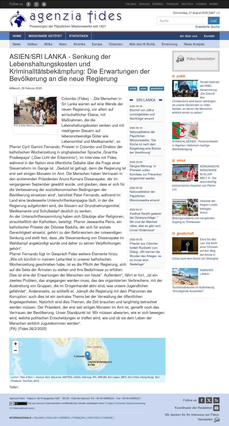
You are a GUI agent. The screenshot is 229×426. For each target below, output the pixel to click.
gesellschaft (157, 88)
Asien (63, 44)
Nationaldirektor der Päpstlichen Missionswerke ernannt (144, 195)
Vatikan (32, 44)
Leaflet (14, 377)
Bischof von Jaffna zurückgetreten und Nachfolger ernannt (142, 114)
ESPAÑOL (158, 4)
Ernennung (169, 44)
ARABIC (213, 4)
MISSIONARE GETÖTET (45, 36)
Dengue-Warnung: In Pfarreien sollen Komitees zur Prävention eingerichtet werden (146, 172)
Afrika (48, 44)
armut (143, 88)
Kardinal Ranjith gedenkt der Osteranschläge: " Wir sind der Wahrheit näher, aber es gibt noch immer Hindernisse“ (145, 221)
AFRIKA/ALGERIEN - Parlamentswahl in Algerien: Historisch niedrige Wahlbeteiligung (195, 145)
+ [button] (15, 344)
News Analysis (194, 44)
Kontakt (209, 36)
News (17, 44)
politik (133, 88)
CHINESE (201, 4)
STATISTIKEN (78, 36)
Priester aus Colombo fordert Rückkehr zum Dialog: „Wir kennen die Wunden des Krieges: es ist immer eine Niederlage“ (145, 253)
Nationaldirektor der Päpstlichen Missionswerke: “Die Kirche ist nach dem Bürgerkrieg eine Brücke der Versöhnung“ (145, 142)
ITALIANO (130, 4)
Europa (97, 44)
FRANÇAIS (172, 4)
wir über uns (188, 36)
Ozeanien (116, 44)
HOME (17, 36)
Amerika (79, 44)
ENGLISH (144, 4)
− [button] (15, 350)
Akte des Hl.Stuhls (142, 44)
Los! (214, 20)
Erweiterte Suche (207, 26)
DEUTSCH (187, 4)
